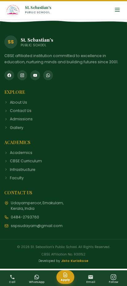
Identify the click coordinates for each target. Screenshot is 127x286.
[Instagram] (22, 75)
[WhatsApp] (48, 75)
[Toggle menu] (117, 9)
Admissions (21, 119)
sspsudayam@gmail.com (37, 225)
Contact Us (20, 110)
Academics (21, 152)
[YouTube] (35, 75)
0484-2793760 (25, 217)
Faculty (17, 177)
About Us (18, 102)
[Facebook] (9, 75)
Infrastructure (22, 169)
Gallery (16, 127)
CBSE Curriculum (26, 161)
